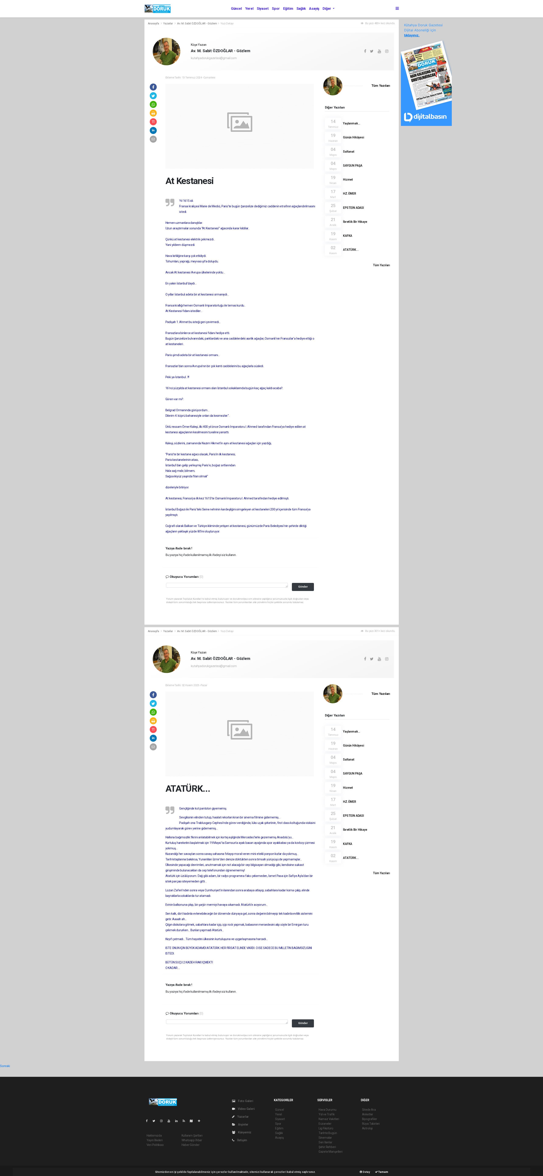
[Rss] (185, 1121)
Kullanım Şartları (192, 1135)
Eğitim (288, 9)
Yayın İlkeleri (155, 1140)
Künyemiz (244, 1132)
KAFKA (347, 235)
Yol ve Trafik (327, 1114)
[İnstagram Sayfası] (163, 1121)
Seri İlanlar (325, 1142)
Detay (366, 1171)
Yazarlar (168, 23)
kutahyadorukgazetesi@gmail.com (214, 58)
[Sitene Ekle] (201, 1121)
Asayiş (314, 9)
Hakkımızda (154, 1135)
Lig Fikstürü (326, 1128)
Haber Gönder (191, 1145)
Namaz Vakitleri (329, 1119)
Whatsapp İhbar (192, 1140)
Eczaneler (325, 1123)
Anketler (367, 1114)
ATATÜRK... (350, 249)
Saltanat (348, 151)
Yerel (249, 9)
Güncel (236, 9)
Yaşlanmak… (351, 123)
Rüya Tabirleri (371, 1123)
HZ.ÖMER (349, 193)
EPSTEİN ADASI (353, 207)
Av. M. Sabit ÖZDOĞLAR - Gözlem (197, 23)
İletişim (242, 1140)
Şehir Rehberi (327, 1147)
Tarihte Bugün (328, 1133)
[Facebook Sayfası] (148, 1121)
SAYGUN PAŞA (352, 165)
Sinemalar (325, 1137)
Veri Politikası (155, 1145)
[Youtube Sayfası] (171, 1121)
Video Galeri (246, 1109)
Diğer (327, 9)
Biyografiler (369, 1119)
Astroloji (367, 1128)
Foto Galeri (245, 1101)
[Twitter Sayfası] (156, 1121)
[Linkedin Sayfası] (178, 1121)
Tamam (383, 1171)
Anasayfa (154, 23)
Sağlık (301, 9)
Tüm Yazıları (380, 86)
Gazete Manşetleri (331, 1151)
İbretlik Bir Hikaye (355, 221)
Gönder (303, 586)
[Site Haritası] (193, 1121)
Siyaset (263, 9)
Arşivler (242, 1124)
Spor (276, 9)
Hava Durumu (327, 1109)
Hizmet (348, 179)
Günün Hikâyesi (353, 137)
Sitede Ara (369, 1109)
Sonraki (5, 1066)
